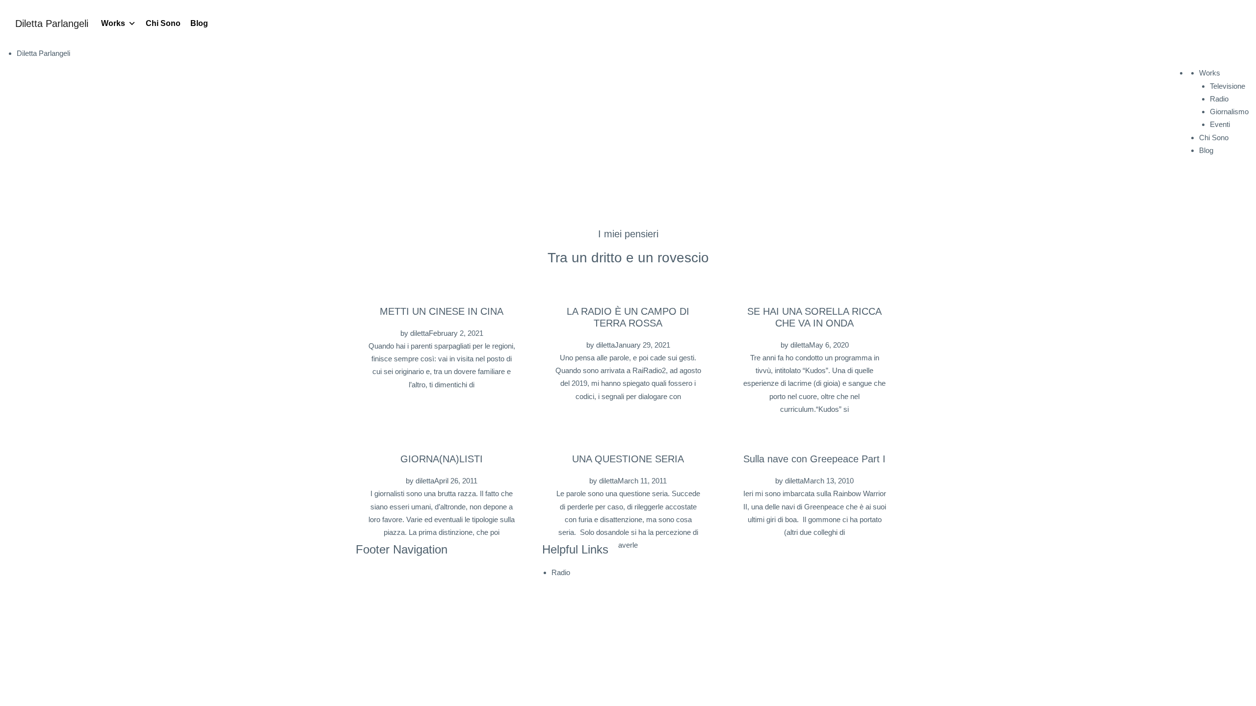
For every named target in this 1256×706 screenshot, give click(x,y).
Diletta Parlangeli (51, 23)
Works (113, 23)
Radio (1219, 99)
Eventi (1220, 124)
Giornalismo (1229, 111)
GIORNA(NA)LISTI (441, 459)
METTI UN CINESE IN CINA (441, 311)
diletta (419, 333)
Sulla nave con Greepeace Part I (814, 459)
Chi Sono (163, 23)
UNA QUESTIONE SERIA (628, 459)
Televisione (1227, 86)
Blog (199, 23)
